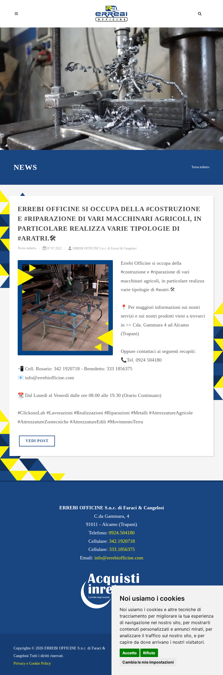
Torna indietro (200, 167)
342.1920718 (122, 541)
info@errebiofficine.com (118, 557)
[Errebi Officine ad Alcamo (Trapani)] (111, 13)
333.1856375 (122, 549)
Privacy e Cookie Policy (32, 663)
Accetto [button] (129, 653)
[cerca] (200, 13)
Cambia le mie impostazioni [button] (148, 662)
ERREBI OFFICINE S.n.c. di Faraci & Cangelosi (105, 248)
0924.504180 (122, 532)
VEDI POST (37, 441)
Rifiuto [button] (149, 653)
